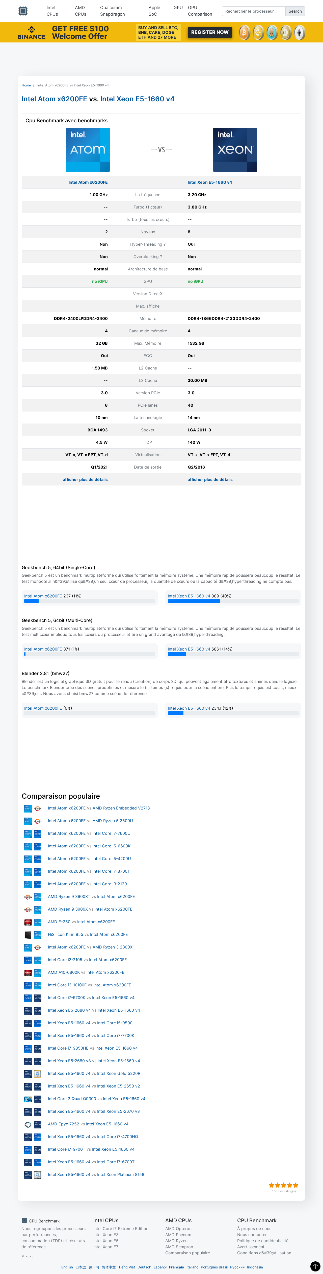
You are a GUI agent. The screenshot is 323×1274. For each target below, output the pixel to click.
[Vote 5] (296, 1185)
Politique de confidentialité (262, 1240)
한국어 (94, 1267)
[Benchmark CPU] (23, 11)
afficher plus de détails (85, 479)
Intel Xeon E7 (105, 1246)
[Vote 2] (278, 1185)
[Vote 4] (290, 1185)
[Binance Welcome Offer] (31, 31)
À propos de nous (254, 1228)
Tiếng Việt (126, 1267)
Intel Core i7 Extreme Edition (120, 1228)
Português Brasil (214, 1267)
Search (295, 11)
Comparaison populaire (187, 1252)
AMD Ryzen (176, 1240)
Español (160, 1267)
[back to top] (315, 1266)
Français (176, 1267)
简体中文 (109, 1267)
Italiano (192, 1267)
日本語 (80, 1267)
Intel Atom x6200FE (54, 99)
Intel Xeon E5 (106, 1240)
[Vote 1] (271, 1185)
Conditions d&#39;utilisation (264, 1252)
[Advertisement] (161, 59)
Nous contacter (252, 1234)
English (67, 1267)
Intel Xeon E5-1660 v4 (137, 99)
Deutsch (144, 1267)
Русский (237, 1267)
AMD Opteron (178, 1228)
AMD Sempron (179, 1246)
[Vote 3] (284, 1185)
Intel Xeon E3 (106, 1234)
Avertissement (250, 1246)
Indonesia (255, 1267)
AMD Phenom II (180, 1234)
